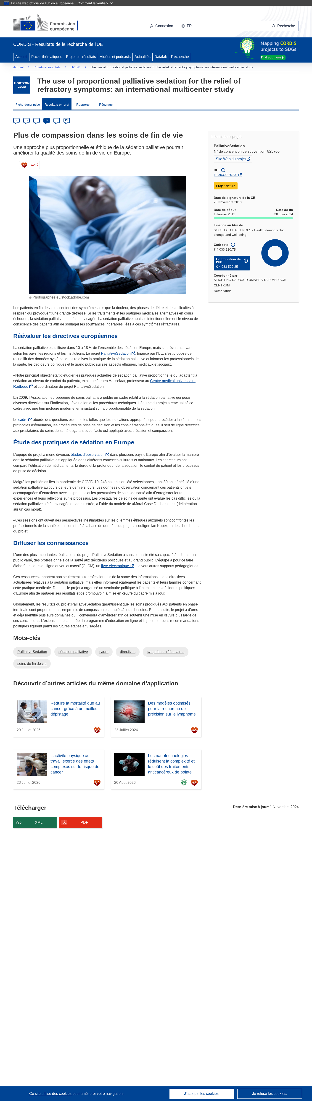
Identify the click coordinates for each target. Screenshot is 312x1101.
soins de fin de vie (32, 664)
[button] (187, 26)
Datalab (160, 57)
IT (57, 120)
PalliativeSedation (116, 353)
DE (17, 120)
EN (27, 120)
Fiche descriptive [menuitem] (28, 104)
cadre (23, 420)
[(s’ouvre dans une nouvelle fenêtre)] (50, 23)
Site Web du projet (231, 160)
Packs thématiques (46, 57)
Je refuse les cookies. (269, 1094)
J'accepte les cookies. (201, 1094)
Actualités (143, 57)
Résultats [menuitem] (106, 104)
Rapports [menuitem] (83, 104)
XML (38, 822)
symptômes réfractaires (165, 652)
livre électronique (116, 566)
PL (67, 120)
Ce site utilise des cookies (50, 1094)
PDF (84, 822)
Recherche (180, 57)
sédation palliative (73, 652)
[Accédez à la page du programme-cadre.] (21, 85)
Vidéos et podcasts (115, 57)
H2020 (75, 67)
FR (46, 120)
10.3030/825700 (226, 175)
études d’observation (88, 454)
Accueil (21, 57)
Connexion (164, 26)
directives (127, 652)
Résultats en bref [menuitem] (57, 104)
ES (36, 120)
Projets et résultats (81, 57)
